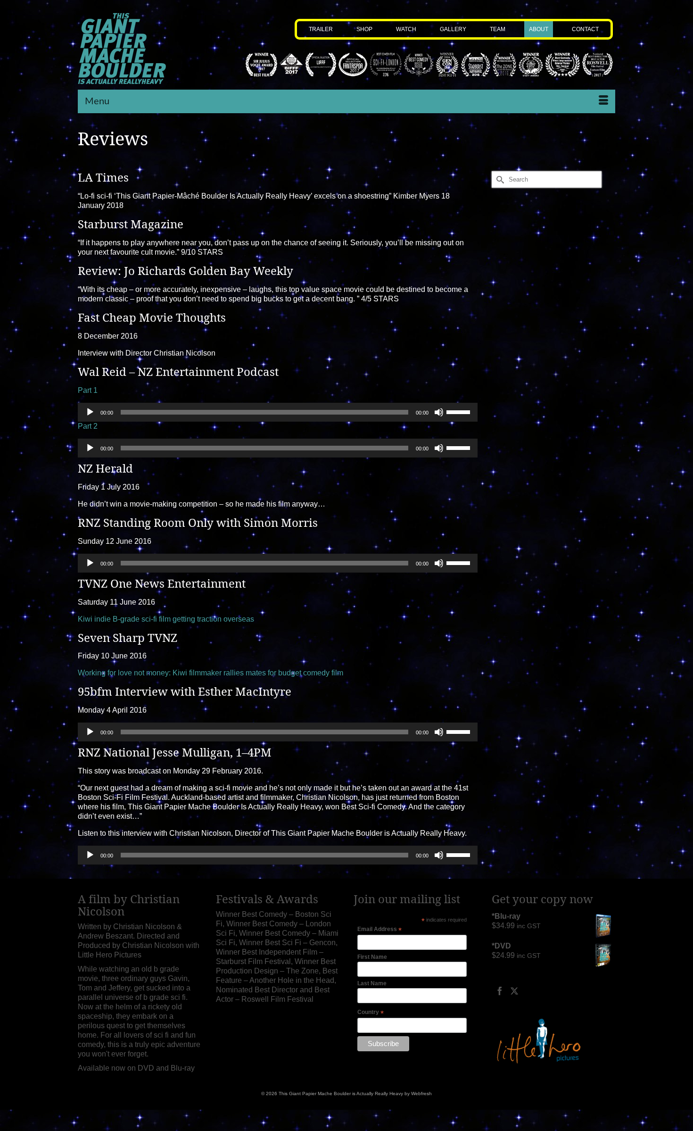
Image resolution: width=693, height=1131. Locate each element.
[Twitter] (514, 990)
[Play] (90, 412)
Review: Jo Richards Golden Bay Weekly (185, 270)
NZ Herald (105, 468)
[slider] (459, 411)
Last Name (372, 983)
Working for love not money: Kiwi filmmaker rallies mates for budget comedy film (210, 673)
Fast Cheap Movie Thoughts (152, 317)
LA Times (103, 177)
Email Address (379, 929)
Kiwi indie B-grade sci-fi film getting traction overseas (166, 619)
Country (370, 1012)
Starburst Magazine (130, 224)
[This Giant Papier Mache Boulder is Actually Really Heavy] (140, 48)
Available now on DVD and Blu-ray (136, 1068)
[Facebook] (499, 990)
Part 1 (88, 390)
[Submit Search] (499, 179)
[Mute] (439, 412)
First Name (372, 957)
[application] (278, 412)
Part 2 (88, 426)
